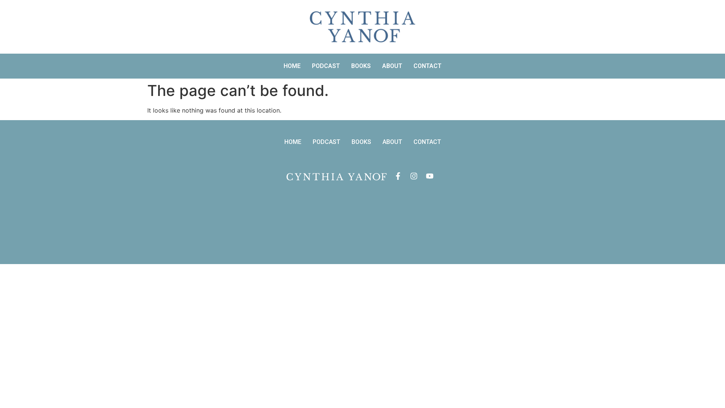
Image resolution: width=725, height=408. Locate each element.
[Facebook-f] (398, 176)
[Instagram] (414, 176)
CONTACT (427, 66)
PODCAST (326, 66)
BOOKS (361, 66)
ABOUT (392, 66)
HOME (292, 66)
